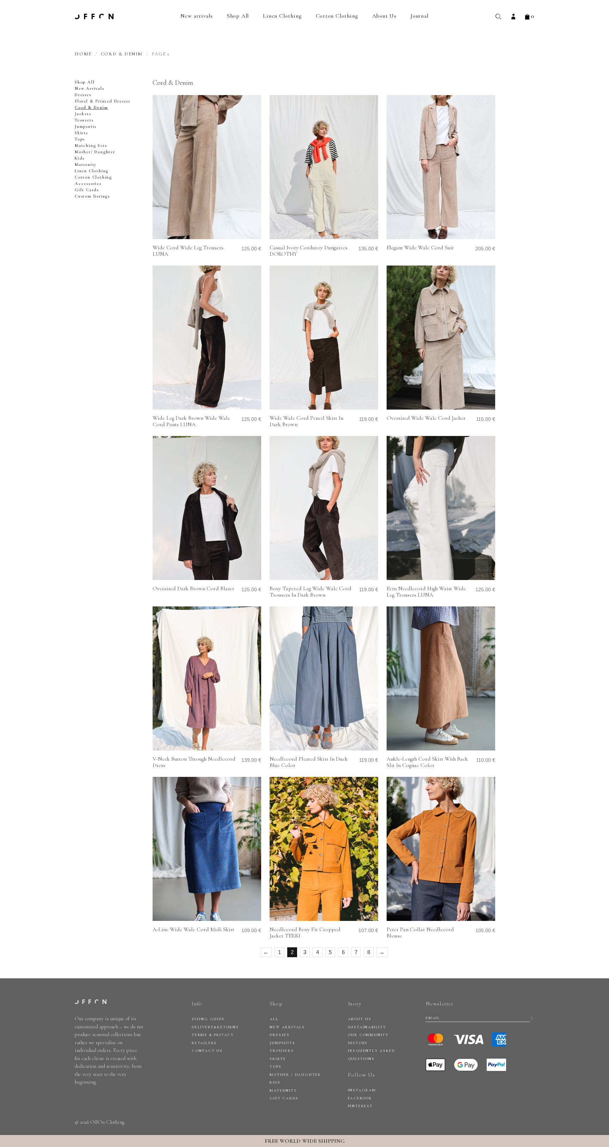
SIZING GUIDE (208, 1019)
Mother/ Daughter (95, 151)
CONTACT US (207, 1050)
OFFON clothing (94, 16)
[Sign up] (532, 1018)
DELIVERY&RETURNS (215, 1027)
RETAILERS (204, 1043)
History (358, 1043)
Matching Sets (91, 145)
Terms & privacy (213, 1035)
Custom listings (92, 196)
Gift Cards (87, 189)
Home (83, 54)
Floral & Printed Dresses (102, 101)
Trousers (84, 120)
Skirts (81, 132)
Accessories (88, 183)
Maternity (86, 164)
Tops (80, 139)
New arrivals (196, 15)
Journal (420, 15)
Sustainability (367, 1027)
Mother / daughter (295, 1074)
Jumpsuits (86, 126)
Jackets (83, 113)
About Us (384, 15)
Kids (80, 158)
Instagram (362, 1090)
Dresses (83, 94)
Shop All (238, 15)
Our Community (368, 1035)
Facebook (360, 1098)
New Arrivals (89, 88)
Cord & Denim (122, 54)
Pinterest (360, 1106)
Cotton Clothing (337, 15)
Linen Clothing (282, 15)
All (274, 1019)
